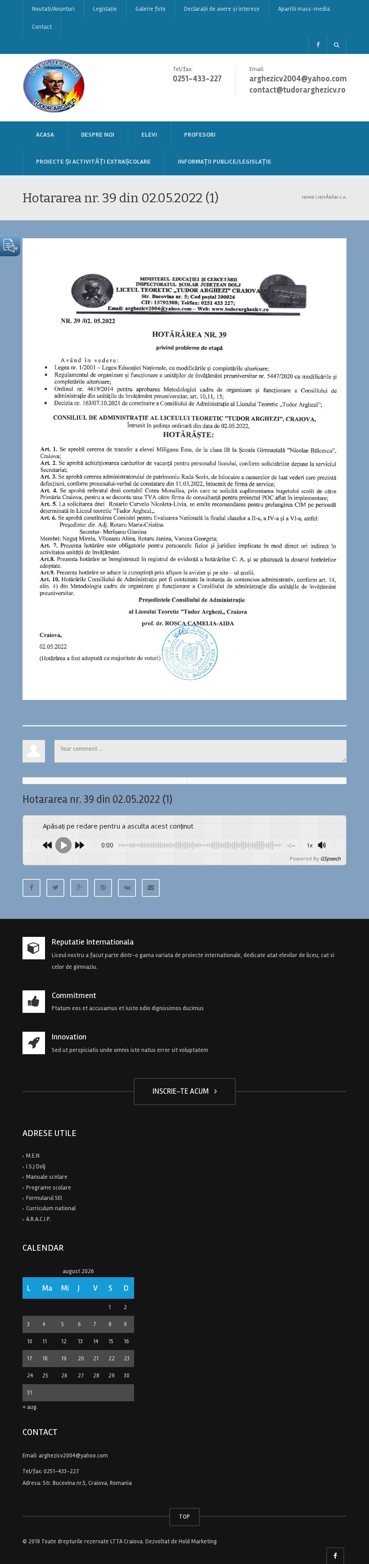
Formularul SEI (44, 1198)
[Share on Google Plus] (79, 888)
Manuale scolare (47, 1177)
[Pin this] (103, 888)
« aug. (30, 1407)
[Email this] (151, 888)
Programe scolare (48, 1187)
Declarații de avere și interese (222, 9)
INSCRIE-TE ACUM (182, 1091)
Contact (42, 27)
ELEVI (149, 134)
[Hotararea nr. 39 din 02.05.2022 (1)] (184, 468)
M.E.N (33, 1155)
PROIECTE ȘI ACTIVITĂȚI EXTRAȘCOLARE (93, 161)
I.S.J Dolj (35, 1166)
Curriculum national (51, 1208)
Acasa (45, 134)
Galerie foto (150, 9)
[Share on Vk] (127, 888)
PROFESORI (200, 134)
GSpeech (330, 858)
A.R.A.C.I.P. (38, 1219)
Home (308, 197)
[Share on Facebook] (31, 888)
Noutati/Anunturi (53, 9)
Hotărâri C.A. (332, 197)
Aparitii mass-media (304, 9)
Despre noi (97, 134)
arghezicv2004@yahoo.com (73, 1455)
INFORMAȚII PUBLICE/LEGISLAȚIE (224, 161)
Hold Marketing (198, 1541)
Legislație (105, 9)
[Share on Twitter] (55, 888)
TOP (184, 1516)
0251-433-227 (61, 1471)
